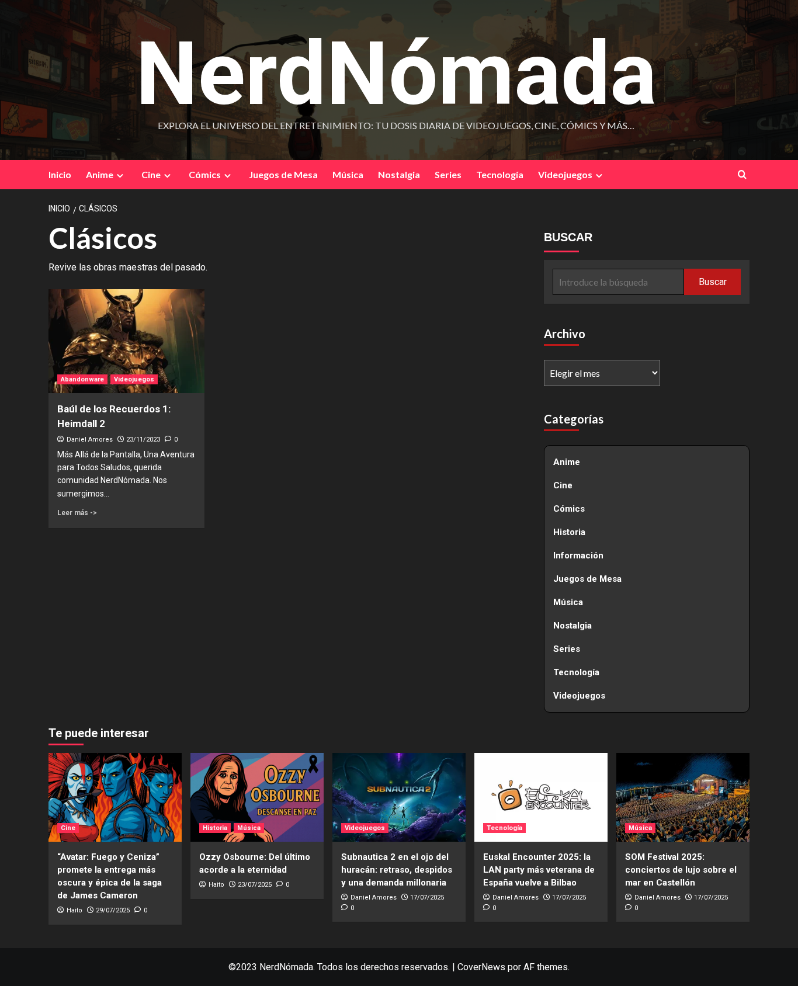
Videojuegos (565, 174)
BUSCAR (568, 237)
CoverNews (481, 967)
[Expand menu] (120, 175)
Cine (151, 174)
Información (578, 555)
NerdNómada (396, 74)
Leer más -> (77, 513)
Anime (99, 174)
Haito (74, 910)
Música (347, 174)
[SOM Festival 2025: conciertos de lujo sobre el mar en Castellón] (683, 797)
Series (448, 174)
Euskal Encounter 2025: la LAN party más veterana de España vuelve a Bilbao (539, 870)
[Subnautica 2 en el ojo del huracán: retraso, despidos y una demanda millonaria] (399, 797)
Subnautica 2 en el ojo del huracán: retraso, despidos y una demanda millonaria (396, 870)
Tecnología (499, 174)
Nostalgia (399, 174)
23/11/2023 (143, 439)
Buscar (713, 281)
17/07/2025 (427, 897)
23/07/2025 (255, 884)
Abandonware (82, 379)
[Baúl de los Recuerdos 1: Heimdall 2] (126, 341)
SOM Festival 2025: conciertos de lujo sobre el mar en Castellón (681, 870)
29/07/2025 (113, 910)
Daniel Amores (90, 439)
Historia (569, 532)
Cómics (205, 174)
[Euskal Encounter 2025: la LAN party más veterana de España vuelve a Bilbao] (541, 797)
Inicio (59, 174)
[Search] (742, 174)
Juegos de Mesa (283, 174)
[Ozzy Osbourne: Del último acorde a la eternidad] (257, 797)
